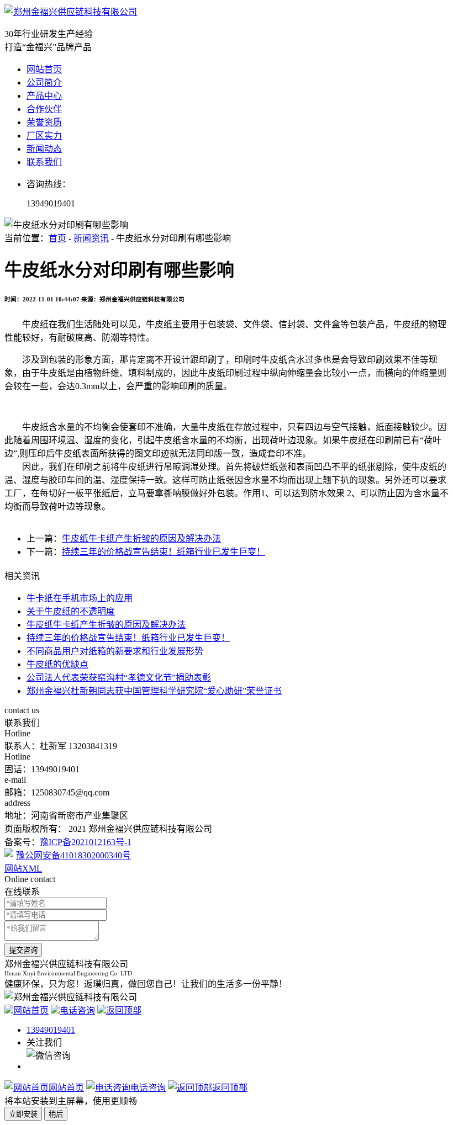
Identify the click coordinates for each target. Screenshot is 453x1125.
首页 (57, 238)
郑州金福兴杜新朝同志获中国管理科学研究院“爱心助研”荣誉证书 (154, 691)
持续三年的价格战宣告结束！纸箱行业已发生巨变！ (163, 551)
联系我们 (44, 162)
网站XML (23, 868)
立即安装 (23, 1114)
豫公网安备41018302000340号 (73, 855)
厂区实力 (44, 135)
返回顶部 (123, 1010)
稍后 (56, 1114)
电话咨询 (77, 1010)
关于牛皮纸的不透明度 (71, 611)
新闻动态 (44, 148)
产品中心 (44, 95)
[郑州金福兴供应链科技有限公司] (70, 12)
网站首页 (44, 69)
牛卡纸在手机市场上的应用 (80, 598)
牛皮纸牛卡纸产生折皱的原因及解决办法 (141, 538)
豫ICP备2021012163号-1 (85, 842)
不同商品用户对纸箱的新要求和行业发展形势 (115, 651)
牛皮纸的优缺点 (57, 664)
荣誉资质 (44, 122)
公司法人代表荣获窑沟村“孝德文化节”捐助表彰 (119, 677)
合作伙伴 (44, 109)
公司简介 (44, 82)
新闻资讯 (91, 238)
